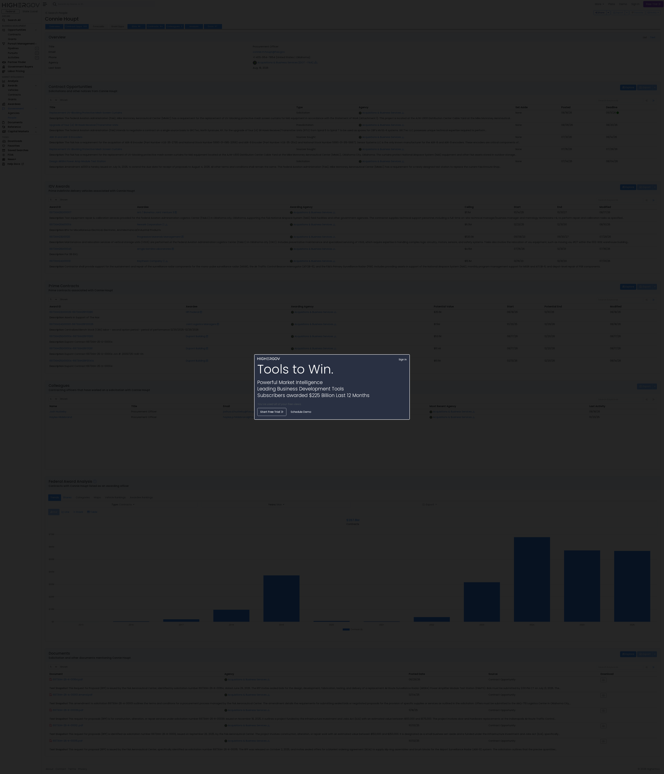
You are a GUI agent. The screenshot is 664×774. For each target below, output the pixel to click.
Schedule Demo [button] (301, 412)
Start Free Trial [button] (270, 412)
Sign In (403, 359)
